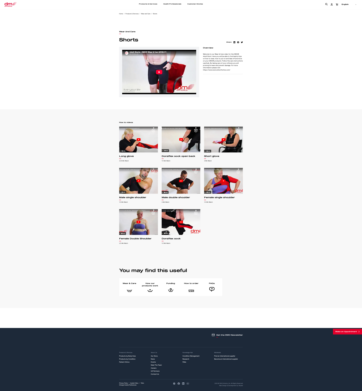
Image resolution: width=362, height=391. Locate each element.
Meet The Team (156, 365)
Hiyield (241, 385)
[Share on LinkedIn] (234, 42)
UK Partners (155, 371)
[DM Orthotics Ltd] (11, 4)
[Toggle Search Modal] (326, 4)
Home (121, 14)
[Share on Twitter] (242, 42)
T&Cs (142, 383)
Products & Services (148, 4)
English (345, 4)
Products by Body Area (127, 356)
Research (186, 359)
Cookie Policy (134, 383)
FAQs (184, 362)
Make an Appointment (346, 331)
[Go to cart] (337, 4)
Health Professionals (172, 4)
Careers (153, 368)
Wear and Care (146, 14)
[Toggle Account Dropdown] (332, 4)
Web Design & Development (228, 385)
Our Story (154, 356)
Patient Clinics (124, 362)
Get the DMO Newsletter (229, 335)
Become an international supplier (226, 359)
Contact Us (155, 374)
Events (153, 362)
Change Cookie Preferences (128, 385)
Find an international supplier (224, 356)
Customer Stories (195, 4)
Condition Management (191, 356)
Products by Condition (127, 359)
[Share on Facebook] (238, 42)
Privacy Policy (123, 383)
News (153, 359)
